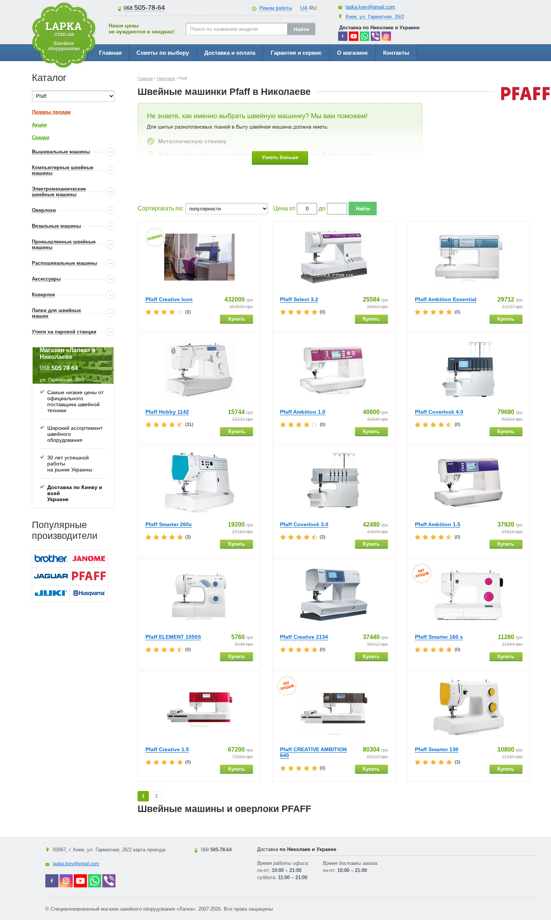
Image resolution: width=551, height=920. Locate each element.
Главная (110, 53)
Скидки (40, 137)
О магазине (352, 53)
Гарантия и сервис (296, 53)
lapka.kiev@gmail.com (370, 7)
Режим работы (275, 8)
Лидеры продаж (51, 112)
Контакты (396, 53)
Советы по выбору (162, 53)
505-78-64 (144, 7)
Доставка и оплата (229, 53)
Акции (39, 125)
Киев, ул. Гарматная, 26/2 (375, 17)
